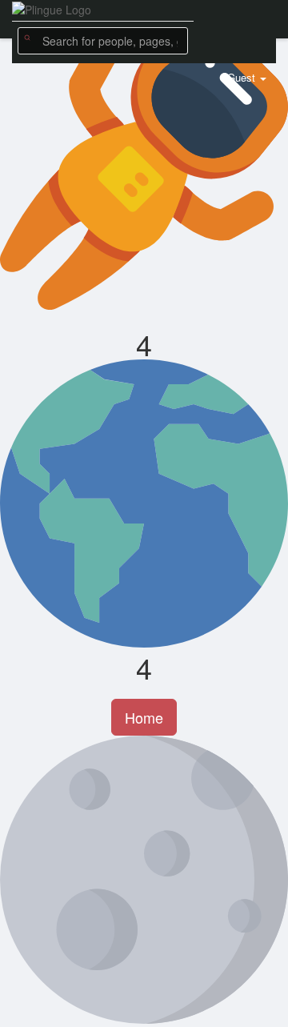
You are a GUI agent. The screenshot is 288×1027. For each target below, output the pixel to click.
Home (144, 717)
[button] (103, 40)
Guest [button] (241, 77)
